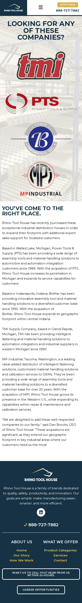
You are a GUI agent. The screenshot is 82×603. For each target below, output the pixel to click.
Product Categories (60, 550)
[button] (40, 7)
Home (22, 550)
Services (60, 555)
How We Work (21, 560)
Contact (60, 560)
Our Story (21, 555)
